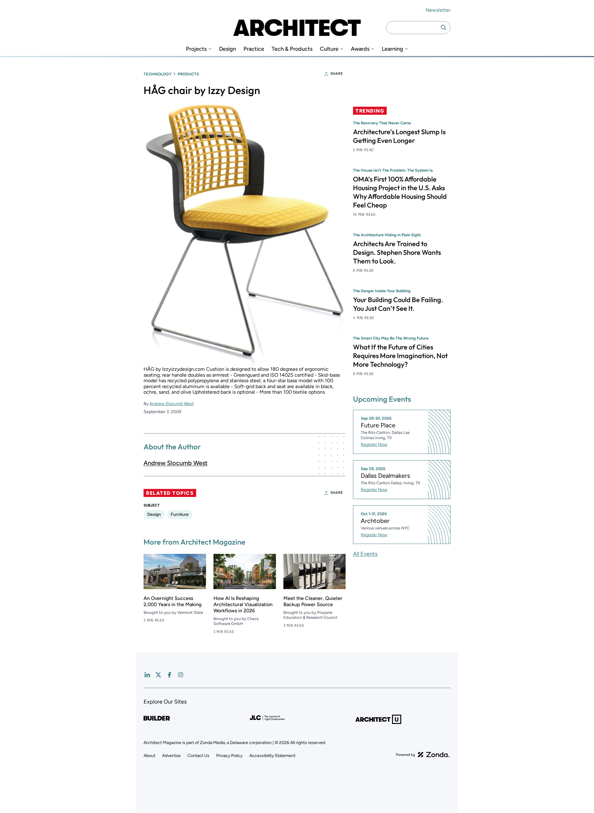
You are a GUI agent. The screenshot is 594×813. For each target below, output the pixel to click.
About (149, 755)
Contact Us (198, 755)
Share (336, 73)
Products (188, 74)
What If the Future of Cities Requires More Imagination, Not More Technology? (400, 356)
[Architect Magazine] (297, 27)
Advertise (171, 755)
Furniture (180, 514)
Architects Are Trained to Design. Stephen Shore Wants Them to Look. (397, 252)
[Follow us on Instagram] (180, 674)
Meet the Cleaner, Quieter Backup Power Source (312, 601)
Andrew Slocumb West (171, 403)
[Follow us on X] (158, 674)
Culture (329, 49)
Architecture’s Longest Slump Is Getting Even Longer (399, 136)
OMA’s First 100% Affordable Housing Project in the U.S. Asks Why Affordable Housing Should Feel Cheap (400, 192)
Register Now (374, 444)
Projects (196, 49)
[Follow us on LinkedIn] (147, 674)
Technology (157, 74)
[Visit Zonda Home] (422, 755)
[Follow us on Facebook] (169, 674)
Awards (360, 49)
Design (227, 49)
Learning (392, 49)
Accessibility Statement (272, 755)
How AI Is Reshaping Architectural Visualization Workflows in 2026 (243, 604)
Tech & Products (292, 49)
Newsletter (438, 10)
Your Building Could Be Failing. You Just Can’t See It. (398, 304)
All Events (365, 553)
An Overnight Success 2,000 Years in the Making (172, 601)
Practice (253, 49)
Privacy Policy (229, 755)
